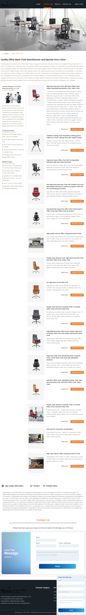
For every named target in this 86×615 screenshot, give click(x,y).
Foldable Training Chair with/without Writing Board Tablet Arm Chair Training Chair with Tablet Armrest (64, 137)
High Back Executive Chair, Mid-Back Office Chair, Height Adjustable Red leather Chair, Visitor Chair (63, 87)
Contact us (66, 4)
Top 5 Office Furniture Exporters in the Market (12, 146)
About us (78, 4)
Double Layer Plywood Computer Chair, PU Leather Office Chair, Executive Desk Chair (63, 308)
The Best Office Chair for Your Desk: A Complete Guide (13, 151)
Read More (64, 129)
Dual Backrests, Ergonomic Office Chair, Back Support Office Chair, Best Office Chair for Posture (64, 210)
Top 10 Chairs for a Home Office (13, 183)
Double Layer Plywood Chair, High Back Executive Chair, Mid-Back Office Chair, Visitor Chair (65, 259)
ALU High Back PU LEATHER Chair (57, 282)
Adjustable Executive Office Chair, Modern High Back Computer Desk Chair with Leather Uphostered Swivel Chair (64, 333)
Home (38, 4)
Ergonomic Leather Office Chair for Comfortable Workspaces (13, 187)
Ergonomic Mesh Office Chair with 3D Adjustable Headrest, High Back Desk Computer (63, 161)
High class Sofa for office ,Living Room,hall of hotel (63, 454)
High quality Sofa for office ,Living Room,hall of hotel (64, 233)
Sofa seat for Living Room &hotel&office (60, 429)
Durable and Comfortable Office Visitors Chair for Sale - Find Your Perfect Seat (12, 178)
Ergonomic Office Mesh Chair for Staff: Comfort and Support (12, 135)
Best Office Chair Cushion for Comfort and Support (11, 172)
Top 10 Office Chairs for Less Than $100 (12, 141)
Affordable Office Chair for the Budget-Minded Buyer (11, 156)
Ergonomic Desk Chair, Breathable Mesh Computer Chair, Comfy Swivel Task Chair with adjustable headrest (64, 358)
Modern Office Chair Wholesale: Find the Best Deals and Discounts (12, 167)
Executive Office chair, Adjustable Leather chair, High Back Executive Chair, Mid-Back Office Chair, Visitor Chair (64, 382)
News (57, 4)
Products (47, 4)
